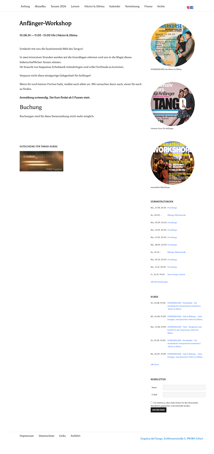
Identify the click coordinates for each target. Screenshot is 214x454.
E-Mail (154, 395)
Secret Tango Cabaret (176, 274)
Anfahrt (75, 435)
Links (62, 435)
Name (154, 387)
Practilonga (172, 208)
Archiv (161, 6)
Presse (148, 6)
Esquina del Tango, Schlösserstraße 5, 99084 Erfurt (171, 438)
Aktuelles (40, 6)
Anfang (25, 6)
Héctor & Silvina (94, 6)
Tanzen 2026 (58, 6)
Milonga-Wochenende (176, 215)
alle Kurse (155, 364)
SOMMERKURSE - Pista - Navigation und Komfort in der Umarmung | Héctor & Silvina (184, 330)
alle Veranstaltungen (159, 282)
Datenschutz (46, 435)
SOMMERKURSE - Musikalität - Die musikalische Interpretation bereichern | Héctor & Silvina (184, 306)
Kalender (114, 6)
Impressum (27, 435)
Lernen (75, 6)
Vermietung (132, 6)
